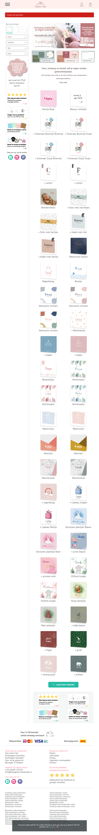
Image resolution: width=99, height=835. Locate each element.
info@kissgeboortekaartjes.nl (18, 772)
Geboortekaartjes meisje (58, 793)
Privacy (53, 758)
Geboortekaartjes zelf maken (15, 816)
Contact (53, 762)
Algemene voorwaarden (60, 760)
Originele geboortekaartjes (15, 797)
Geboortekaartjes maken (14, 798)
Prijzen (52, 753)
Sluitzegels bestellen (14, 758)
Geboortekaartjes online (58, 818)
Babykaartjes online (57, 802)
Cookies (52, 827)
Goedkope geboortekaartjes (15, 793)
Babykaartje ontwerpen (13, 804)
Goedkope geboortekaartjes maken (62, 804)
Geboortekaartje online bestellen (17, 820)
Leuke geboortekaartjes (58, 810)
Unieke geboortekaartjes (58, 800)
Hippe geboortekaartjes (13, 795)
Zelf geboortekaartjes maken (15, 814)
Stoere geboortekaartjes (58, 798)
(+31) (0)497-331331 (14, 769)
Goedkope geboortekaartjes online (62, 806)
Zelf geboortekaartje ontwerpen (17, 818)
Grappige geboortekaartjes (59, 814)
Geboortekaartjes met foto (59, 795)
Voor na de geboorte (14, 760)
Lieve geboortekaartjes (58, 816)
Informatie (54, 755)
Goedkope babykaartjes (58, 820)
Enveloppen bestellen (15, 755)
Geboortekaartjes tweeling (14, 812)
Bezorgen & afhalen (14, 762)
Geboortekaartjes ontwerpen (60, 797)
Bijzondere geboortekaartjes (15, 810)
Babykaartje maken (12, 802)
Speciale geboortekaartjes (59, 812)
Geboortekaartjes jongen (14, 800)
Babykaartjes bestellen (13, 806)
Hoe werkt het (11, 753)
